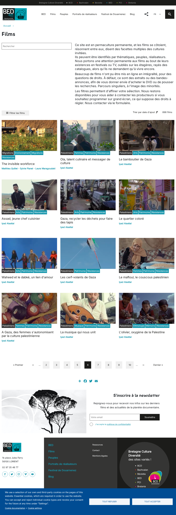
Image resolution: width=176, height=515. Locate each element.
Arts (135, 152)
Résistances (8, 157)
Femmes (79, 152)
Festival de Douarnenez (113, 14)
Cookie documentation (15, 508)
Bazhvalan (83, 3)
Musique (79, 325)
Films (53, 14)
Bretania (132, 3)
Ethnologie (138, 325)
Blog (132, 14)
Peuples (64, 14)
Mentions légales (100, 456)
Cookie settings (35, 508)
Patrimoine (90, 152)
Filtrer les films (17, 113)
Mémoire (150, 325)
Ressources (97, 445)
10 (131, 364)
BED (110, 3)
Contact (96, 450)
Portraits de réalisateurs (84, 14)
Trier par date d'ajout (144, 112)
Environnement (22, 152)
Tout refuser (109, 501)
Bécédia (98, 3)
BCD (71, 3)
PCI (120, 3)
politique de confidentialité (119, 424)
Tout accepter (152, 501)
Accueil (7, 25)
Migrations (37, 152)
